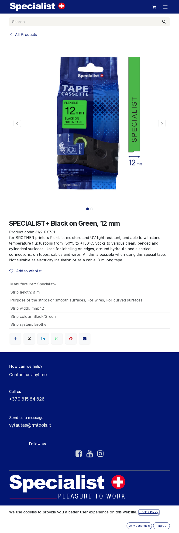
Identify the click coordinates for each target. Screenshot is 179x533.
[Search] (164, 21)
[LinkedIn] (43, 338)
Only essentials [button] (139, 525)
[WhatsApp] (56, 338)
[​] (79, 453)
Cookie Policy (148, 512)
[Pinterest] (70, 338)
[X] (29, 338)
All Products (25, 34)
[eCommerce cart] (154, 6)
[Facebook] (15, 338)
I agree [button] (161, 525)
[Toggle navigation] (165, 7)
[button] (17, 123)
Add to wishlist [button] (28, 271)
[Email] (84, 338)
